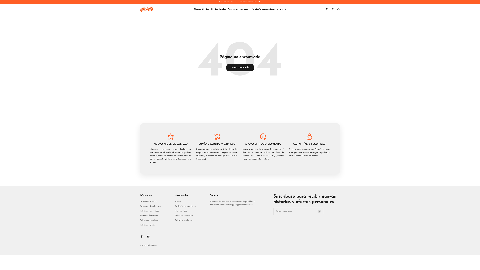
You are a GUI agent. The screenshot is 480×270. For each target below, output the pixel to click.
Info (282, 9)
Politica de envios (148, 225)
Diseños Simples (218, 9)
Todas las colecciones (184, 216)
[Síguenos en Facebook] (141, 236)
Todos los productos (183, 220)
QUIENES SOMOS (148, 202)
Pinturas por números (238, 9)
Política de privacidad (149, 211)
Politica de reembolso (149, 220)
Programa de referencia (150, 206)
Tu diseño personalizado (264, 9)
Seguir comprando (240, 67)
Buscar (178, 202)
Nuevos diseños (201, 9)
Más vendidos (181, 211)
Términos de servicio (149, 216)
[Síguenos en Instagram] (148, 236)
